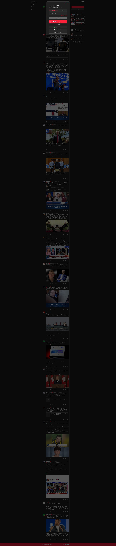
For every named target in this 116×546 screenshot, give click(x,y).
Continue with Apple (58, 29)
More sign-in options (58, 32)
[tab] (53, 10)
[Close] (48, 3)
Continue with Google (58, 27)
